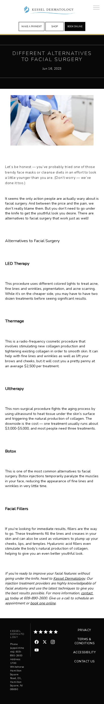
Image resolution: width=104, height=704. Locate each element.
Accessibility (84, 652)
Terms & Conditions (84, 641)
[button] (96, 8)
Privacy (84, 630)
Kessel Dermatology (69, 578)
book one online (43, 603)
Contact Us (84, 661)
